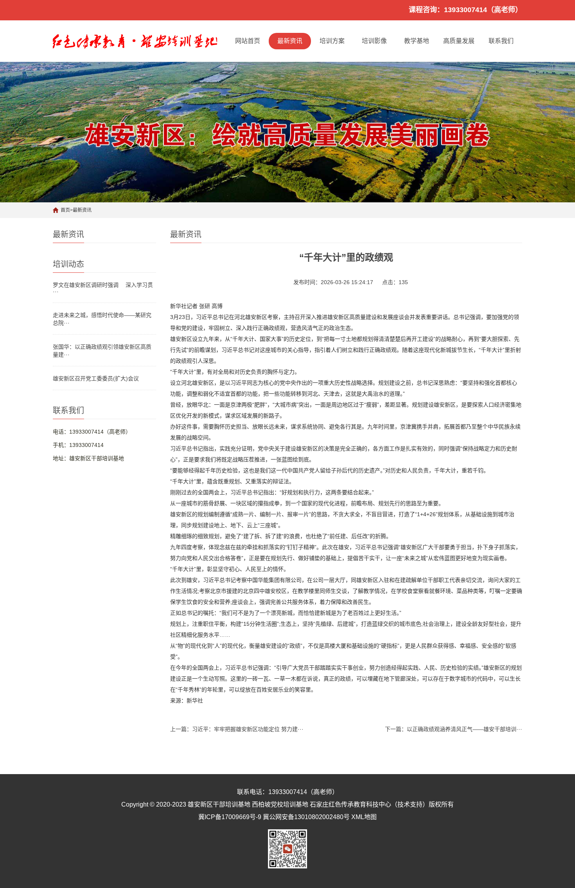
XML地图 (364, 817)
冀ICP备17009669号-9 (229, 817)
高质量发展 (458, 41)
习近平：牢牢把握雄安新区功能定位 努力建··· (248, 729)
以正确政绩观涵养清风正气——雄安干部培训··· (464, 729)
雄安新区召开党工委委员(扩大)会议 (96, 378)
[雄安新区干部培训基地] (135, 41)
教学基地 (416, 41)
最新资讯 (289, 41)
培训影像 (374, 41)
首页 (65, 210)
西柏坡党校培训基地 (280, 804)
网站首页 (247, 41)
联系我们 (501, 41)
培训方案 (332, 41)
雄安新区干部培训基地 (219, 804)
